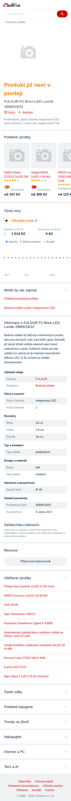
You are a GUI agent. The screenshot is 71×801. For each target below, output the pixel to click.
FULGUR (41, 379)
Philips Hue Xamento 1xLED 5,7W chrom (29, 586)
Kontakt (36, 790)
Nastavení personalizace (23, 785)
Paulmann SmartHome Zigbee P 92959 (28, 623)
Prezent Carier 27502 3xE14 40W (24, 657)
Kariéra (49, 790)
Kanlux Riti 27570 (15, 667)
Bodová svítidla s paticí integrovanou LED (29, 307)
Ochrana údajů (44, 781)
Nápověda (24, 781)
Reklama (22, 790)
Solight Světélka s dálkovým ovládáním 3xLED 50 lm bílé (34, 647)
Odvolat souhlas (53, 785)
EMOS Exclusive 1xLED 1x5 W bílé (26, 595)
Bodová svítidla (16, 22)
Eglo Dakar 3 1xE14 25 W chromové (26, 676)
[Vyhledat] (62, 13)
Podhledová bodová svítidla (21, 298)
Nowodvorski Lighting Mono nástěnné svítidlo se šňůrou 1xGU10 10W (33, 634)
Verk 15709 (11, 604)
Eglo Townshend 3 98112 (19, 614)
